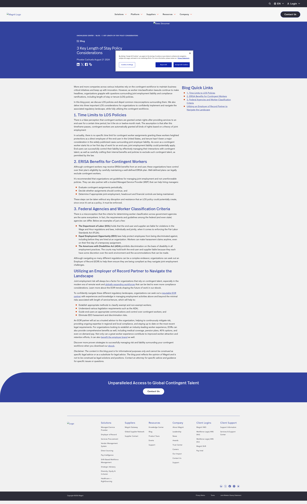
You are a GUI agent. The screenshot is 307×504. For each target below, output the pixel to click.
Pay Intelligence (107, 455)
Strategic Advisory (108, 467)
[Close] (190, 53)
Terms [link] (213, 495)
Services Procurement (109, 439)
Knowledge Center (85, 36)
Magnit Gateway (131, 427)
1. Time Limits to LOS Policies (201, 93)
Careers (176, 449)
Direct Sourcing (107, 451)
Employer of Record (109, 435)
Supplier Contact (131, 436)
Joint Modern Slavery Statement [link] (230, 495)
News (175, 436)
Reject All (163, 65)
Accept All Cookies (181, 65)
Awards (175, 440)
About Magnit (178, 427)
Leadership (177, 432)
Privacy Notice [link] (200, 495)
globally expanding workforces (120, 284)
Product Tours (154, 436)
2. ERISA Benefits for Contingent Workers (207, 96)
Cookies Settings (127, 65)
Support (152, 445)
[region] (154, 61)
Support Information (228, 427)
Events (151, 440)
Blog (98, 36)
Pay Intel (199, 451)
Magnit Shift (201, 446)
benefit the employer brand (114, 337)
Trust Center (177, 445)
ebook (111, 346)
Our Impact (177, 454)
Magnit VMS (201, 427)
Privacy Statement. (183, 58)
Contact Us (177, 458)
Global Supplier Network (134, 432)
